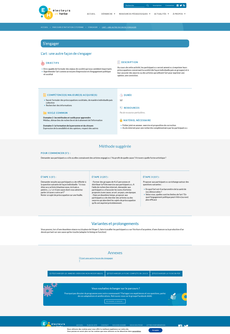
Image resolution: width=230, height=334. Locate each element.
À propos (178, 14)
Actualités (160, 14)
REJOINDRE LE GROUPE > (115, 301)
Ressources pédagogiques (133, 14)
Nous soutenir (136, 325)
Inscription (157, 5)
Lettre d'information (156, 325)
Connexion (169, 5)
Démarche (106, 14)
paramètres (136, 331)
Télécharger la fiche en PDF (167, 273)
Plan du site (92, 325)
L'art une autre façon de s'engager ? (96, 259)
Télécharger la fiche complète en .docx (128, 273)
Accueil (91, 14)
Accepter (155, 330)
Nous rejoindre (119, 325)
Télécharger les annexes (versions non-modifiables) (77, 273)
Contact (105, 325)
